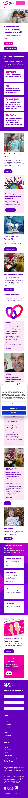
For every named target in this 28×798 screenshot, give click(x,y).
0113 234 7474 (8, 755)
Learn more (8, 538)
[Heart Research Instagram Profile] (9, 761)
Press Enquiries (7, 735)
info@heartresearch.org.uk (11, 758)
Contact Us (6, 732)
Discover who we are (10, 249)
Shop (5, 729)
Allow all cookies (14, 408)
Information (7, 724)
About (5, 721)
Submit (5, 712)
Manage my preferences (18, 403)
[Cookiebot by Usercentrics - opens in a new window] (17, 384)
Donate (9, 673)
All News (8, 503)
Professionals (7, 727)
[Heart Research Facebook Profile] (5, 761)
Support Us (8, 171)
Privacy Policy (7, 738)
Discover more (9, 651)
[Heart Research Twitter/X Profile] (7, 761)
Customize (13, 412)
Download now (10, 210)
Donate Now (9, 43)
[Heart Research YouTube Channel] (12, 761)
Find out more (9, 289)
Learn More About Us (11, 48)
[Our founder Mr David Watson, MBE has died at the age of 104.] (14, 362)
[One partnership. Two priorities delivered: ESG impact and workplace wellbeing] (14, 457)
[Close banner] (25, 384)
